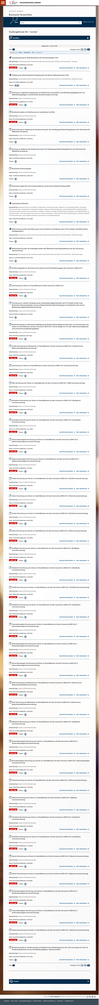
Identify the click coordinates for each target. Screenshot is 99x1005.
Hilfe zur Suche (87, 22)
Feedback (16, 981)
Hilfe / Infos (14, 1001)
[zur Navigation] (3, 2)
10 (82, 49)
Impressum (60, 1001)
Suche (16, 22)
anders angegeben (55, 996)
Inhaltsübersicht (69, 1001)
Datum (20, 52)
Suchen (80, 22)
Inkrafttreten (26, 52)
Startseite (6, 1001)
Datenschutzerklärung (49, 1001)
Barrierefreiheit (37, 1001)
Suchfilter (16, 38)
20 (85, 49)
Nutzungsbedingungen (25, 1001)
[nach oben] (96, 1002)
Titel (33, 52)
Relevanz (38, 52)
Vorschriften (12, 11)
